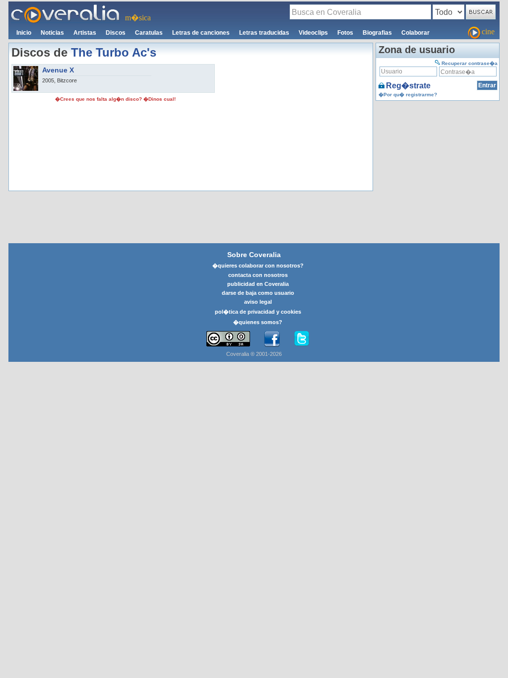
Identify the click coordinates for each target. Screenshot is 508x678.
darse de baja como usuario (258, 293)
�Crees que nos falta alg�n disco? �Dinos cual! (115, 99)
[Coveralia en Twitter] (302, 339)
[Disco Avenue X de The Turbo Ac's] (25, 69)
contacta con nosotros (258, 275)
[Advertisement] (293, 126)
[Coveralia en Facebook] (272, 339)
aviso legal (258, 302)
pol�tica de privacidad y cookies (258, 312)
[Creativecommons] (228, 338)
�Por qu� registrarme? (408, 94)
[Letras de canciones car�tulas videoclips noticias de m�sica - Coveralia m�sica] (65, 7)
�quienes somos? (257, 322)
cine (488, 31)
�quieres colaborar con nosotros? (258, 266)
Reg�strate (408, 85)
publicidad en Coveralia (258, 284)
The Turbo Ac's (113, 52)
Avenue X (58, 70)
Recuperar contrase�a (470, 63)
